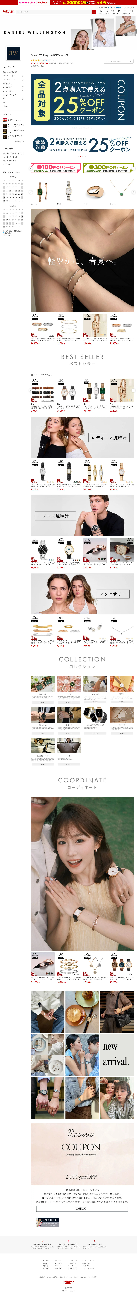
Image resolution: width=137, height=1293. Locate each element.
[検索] (94, 12)
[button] (129, 7)
